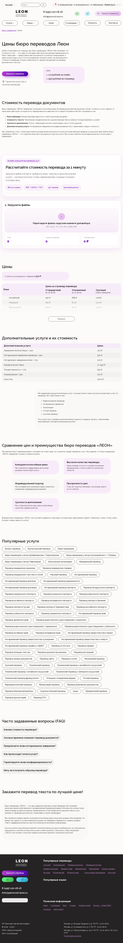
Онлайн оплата (85, 905)
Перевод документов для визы (51, 652)
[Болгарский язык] (76, 894)
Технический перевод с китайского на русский (27, 672)
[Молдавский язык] (45, 894)
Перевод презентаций (15, 697)
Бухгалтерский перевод (39, 549)
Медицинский (80, 869)
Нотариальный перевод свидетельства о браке (90, 633)
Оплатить (92, 23)
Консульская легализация (60, 562)
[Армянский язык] (53, 887)
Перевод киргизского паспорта (94, 594)
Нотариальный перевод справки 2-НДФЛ (24, 646)
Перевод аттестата (60, 646)
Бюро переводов (9, 30)
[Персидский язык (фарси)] (91, 894)
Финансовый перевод (49, 685)
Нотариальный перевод (85, 574)
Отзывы (73, 905)
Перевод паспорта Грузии (17, 607)
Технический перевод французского (22, 678)
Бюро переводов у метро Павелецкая (23, 562)
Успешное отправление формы (61, 678)
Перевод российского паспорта (91, 607)
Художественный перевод (52, 691)
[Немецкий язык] (76, 887)
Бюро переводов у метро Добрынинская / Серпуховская (32, 555)
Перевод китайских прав (16, 633)
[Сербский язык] (99, 894)
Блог (65, 905)
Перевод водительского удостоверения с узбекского (90, 626)
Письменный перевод (94, 659)
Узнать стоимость (110, 13)
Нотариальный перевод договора (21, 587)
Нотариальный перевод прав (92, 613)
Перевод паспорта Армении (92, 600)
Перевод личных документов (18, 659)
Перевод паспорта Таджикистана (53, 607)
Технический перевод (39, 665)
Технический (94, 869)
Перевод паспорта (75, 865)
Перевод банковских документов (82, 685)
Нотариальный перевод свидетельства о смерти (84, 639)
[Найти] (43, 5)
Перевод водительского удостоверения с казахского (61, 620)
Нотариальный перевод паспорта (60, 587)
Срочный (46, 865)
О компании (71, 23)
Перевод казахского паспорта (57, 594)
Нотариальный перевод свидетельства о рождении (29, 639)
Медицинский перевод (90, 562)
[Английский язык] (45, 887)
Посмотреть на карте (72, 936)
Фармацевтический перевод (18, 685)
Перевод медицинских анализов (20, 568)
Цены (51, 23)
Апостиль (112, 873)
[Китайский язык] (91, 887)
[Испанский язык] (114, 887)
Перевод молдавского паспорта (56, 600)
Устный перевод (90, 678)
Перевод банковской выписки (19, 691)
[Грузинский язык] (68, 887)
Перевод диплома (50, 869)
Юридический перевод (96, 691)
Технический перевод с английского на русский (79, 665)
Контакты (113, 23)
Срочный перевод (13, 665)
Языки (29, 23)
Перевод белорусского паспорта (99, 587)
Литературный (73, 873)
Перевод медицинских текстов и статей (24, 574)
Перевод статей (69, 659)
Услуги (9, 23)
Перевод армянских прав (16, 620)
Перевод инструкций (84, 652)
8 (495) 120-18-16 (53, 11)
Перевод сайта (47, 659)
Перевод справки (85, 646)
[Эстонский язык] (107, 887)
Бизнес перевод (12, 549)
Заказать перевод (15, 74)
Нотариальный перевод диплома (20, 581)
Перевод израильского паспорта (20, 594)
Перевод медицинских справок (57, 568)
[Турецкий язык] (84, 887)
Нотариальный (59, 865)
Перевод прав (66, 869)
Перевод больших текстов (17, 652)
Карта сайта (58, 909)
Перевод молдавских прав (48, 633)
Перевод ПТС (39, 697)
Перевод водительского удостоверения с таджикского (31, 626)
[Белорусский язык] (61, 887)
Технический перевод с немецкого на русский (77, 672)
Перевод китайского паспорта (19, 600)
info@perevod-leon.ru (53, 17)
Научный (46, 873)
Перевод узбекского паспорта (19, 613)
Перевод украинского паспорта (56, 613)
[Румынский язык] (61, 894)
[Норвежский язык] (84, 894)
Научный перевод (58, 574)
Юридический (58, 873)
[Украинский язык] (53, 894)
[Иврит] (68, 894)
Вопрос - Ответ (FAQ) (102, 905)
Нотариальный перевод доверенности (61, 581)
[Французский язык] (99, 887)
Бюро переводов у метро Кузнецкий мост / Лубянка (91, 555)
